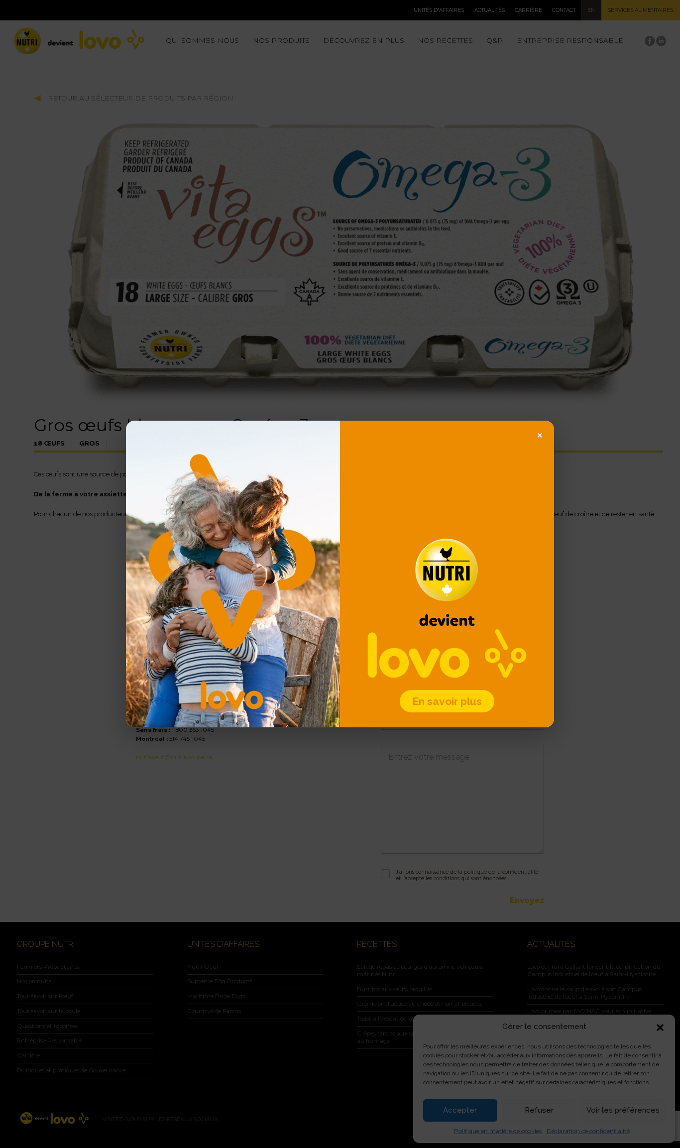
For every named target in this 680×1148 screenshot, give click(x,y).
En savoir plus (447, 701)
